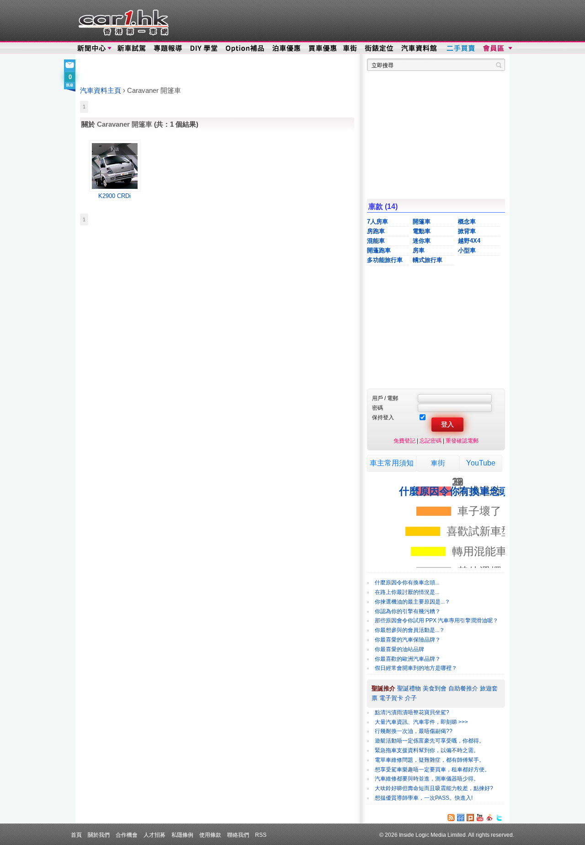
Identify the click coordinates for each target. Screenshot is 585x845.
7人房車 (377, 221)
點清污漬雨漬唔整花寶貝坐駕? (412, 712)
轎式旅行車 (427, 260)
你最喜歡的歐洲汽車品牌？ (408, 659)
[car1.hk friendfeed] (460, 817)
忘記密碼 (430, 441)
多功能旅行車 (385, 260)
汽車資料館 (419, 48)
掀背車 (467, 231)
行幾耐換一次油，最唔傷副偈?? (413, 731)
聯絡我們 (238, 835)
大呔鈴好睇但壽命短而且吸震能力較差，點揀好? (434, 788)
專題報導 (168, 48)
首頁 (76, 835)
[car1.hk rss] (451, 817)
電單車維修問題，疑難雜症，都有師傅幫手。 (429, 760)
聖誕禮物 (409, 688)
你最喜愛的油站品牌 (399, 649)
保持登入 (383, 417)
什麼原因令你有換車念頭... (407, 582)
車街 (350, 48)
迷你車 (422, 240)
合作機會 (127, 835)
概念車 (467, 221)
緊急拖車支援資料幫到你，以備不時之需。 (427, 750)
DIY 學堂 (204, 48)
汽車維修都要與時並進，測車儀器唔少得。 (427, 778)
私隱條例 (182, 835)
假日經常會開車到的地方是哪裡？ (416, 668)
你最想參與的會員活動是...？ (410, 630)
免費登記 (404, 441)
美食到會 (435, 688)
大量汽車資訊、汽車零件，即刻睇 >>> (421, 722)
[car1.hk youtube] (480, 817)
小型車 (467, 250)
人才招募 (154, 835)
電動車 (422, 231)
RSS (260, 835)
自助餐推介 (463, 688)
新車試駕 (132, 48)
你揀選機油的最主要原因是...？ (412, 602)
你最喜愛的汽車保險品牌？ (408, 639)
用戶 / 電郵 (385, 398)
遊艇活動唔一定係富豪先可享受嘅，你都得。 (429, 741)
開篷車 (422, 221)
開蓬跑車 (379, 250)
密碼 (377, 408)
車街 (438, 463)
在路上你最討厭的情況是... (407, 592)
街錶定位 (379, 48)
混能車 (376, 240)
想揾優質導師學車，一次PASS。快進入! (424, 798)
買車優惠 (322, 48)
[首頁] (122, 20)
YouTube (480, 463)
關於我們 (99, 835)
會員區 (497, 48)
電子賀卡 (391, 698)
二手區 (460, 48)
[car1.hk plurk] (470, 817)
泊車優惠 (287, 48)
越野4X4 (469, 240)
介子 (411, 698)
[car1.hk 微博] (489, 817)
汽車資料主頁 (100, 90)
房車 (419, 250)
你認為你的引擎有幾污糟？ (408, 611)
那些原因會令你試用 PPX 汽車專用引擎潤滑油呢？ (436, 620)
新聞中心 (91, 48)
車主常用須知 (392, 463)
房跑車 (376, 231)
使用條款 (210, 835)
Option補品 (246, 48)
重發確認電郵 (462, 441)
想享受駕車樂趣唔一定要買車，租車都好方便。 (432, 769)
